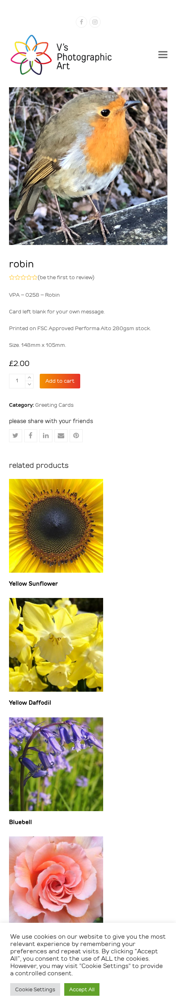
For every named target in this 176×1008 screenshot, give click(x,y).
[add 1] (29, 377)
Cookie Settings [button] (35, 989)
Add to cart (59, 381)
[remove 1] (29, 384)
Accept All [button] (82, 989)
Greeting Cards (54, 405)
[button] (162, 54)
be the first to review (66, 277)
